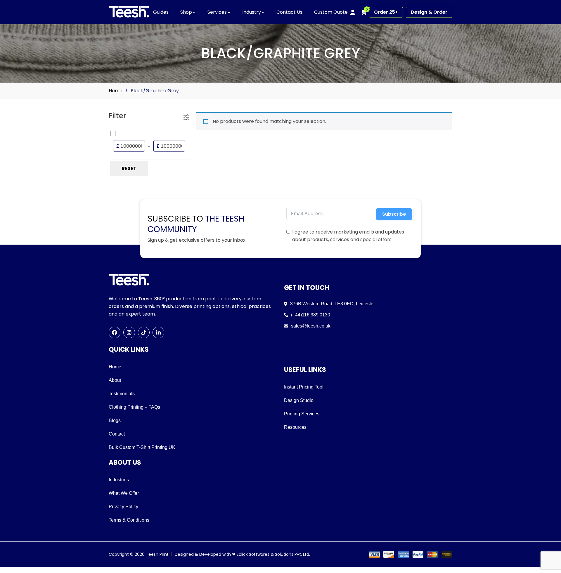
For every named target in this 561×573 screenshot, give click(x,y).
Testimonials (122, 393)
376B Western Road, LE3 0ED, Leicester (332, 303)
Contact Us (289, 12)
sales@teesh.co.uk (310, 325)
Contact (117, 433)
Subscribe (394, 214)
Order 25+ (386, 12)
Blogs (115, 420)
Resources (295, 427)
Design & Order (429, 12)
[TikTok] (144, 332)
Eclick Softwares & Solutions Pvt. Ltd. (273, 554)
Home (115, 90)
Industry (251, 12)
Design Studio (299, 400)
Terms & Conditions (129, 520)
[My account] (352, 12)
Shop (186, 12)
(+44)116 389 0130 (310, 314)
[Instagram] (129, 332)
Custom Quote (331, 12)
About (115, 380)
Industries (119, 479)
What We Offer (124, 493)
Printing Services (301, 413)
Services (217, 12)
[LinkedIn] (158, 332)
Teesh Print (157, 554)
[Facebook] (114, 332)
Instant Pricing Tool (303, 386)
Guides (161, 12)
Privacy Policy (123, 506)
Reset (129, 168)
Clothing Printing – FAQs (134, 407)
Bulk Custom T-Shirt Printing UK (142, 447)
